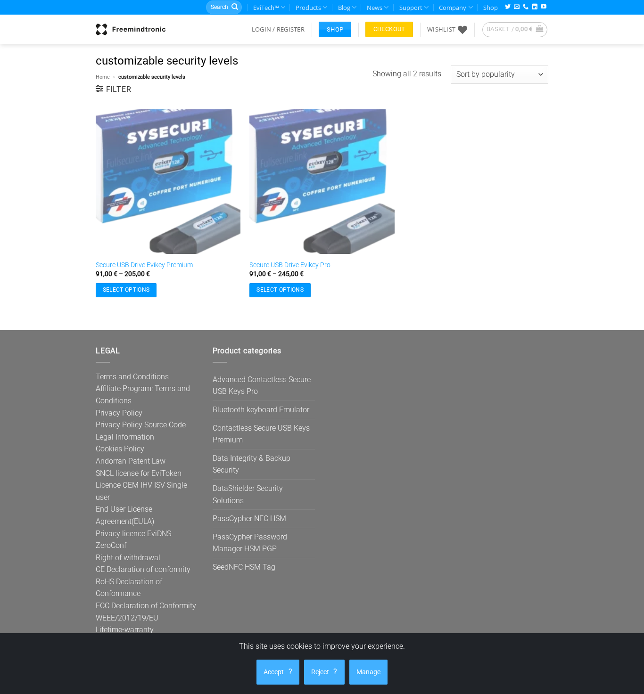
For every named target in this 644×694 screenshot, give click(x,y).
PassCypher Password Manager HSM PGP (250, 543)
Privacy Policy (119, 412)
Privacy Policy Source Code (141, 424)
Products (308, 7)
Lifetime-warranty (125, 629)
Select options (126, 289)
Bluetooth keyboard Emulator (261, 409)
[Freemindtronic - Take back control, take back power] (130, 29)
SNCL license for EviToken (139, 473)
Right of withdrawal (128, 557)
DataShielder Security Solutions (248, 494)
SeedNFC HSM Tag (244, 567)
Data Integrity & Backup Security (251, 464)
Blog (344, 7)
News (374, 7)
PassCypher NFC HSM (249, 518)
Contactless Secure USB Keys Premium (261, 434)
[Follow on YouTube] (543, 7)
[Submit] (235, 7)
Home (103, 77)
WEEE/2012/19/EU (127, 617)
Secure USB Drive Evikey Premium (144, 265)
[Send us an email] (517, 7)
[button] (278, 29)
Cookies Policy (120, 448)
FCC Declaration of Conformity (146, 605)
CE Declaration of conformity (143, 569)
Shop (490, 7)
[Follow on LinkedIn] (534, 7)
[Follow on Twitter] (508, 7)
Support (410, 7)
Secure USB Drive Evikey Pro (289, 265)
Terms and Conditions (132, 376)
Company (452, 7)
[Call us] (525, 7)
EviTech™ (266, 7)
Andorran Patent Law (130, 461)
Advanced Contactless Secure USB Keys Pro (262, 385)
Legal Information (125, 437)
